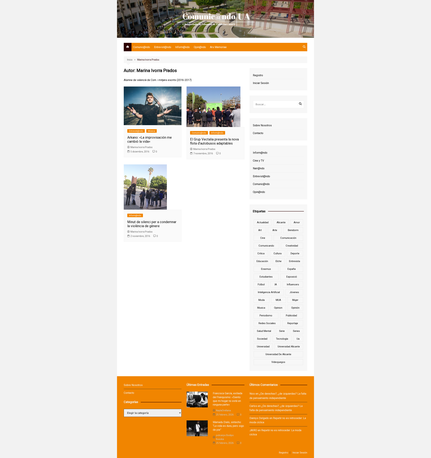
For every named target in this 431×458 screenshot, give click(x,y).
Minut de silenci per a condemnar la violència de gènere (151, 224)
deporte (295, 253)
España (292, 268)
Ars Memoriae (218, 47)
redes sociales (267, 323)
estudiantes (266, 276)
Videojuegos (278, 362)
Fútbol (261, 284)
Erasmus (266, 268)
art (260, 230)
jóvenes (294, 292)
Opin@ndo (200, 47)
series (296, 331)
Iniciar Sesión (261, 83)
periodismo (266, 315)
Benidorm (293, 230)
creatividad (292, 245)
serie (282, 331)
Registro (258, 75)
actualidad (263, 222)
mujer (295, 300)
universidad (263, 346)
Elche (278, 261)
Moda (261, 300)
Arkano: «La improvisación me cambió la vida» (149, 139)
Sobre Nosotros (262, 125)
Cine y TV (258, 160)
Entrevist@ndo (162, 47)
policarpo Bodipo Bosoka (225, 437)
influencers (293, 284)
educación (262, 261)
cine (262, 237)
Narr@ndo (258, 168)
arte (274, 230)
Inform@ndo (182, 47)
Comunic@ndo (141, 47)
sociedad (262, 338)
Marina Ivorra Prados (141, 147)
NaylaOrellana (223, 410)
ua (298, 338)
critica (260, 253)
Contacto (258, 133)
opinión (295, 307)
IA (275, 284)
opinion (278, 307)
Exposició (291, 276)
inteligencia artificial (269, 292)
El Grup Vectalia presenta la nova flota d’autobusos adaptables (214, 141)
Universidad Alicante (289, 346)
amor (297, 222)
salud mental (264, 331)
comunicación (288, 237)
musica (261, 307)
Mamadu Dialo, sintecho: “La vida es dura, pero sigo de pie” (228, 426)
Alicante (281, 222)
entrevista (294, 261)
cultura (277, 253)
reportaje (292, 323)
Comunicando (266, 245)
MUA (278, 300)
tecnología (282, 338)
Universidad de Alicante (278, 354)
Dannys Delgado (259, 418)
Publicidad (291, 315)
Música (151, 131)
